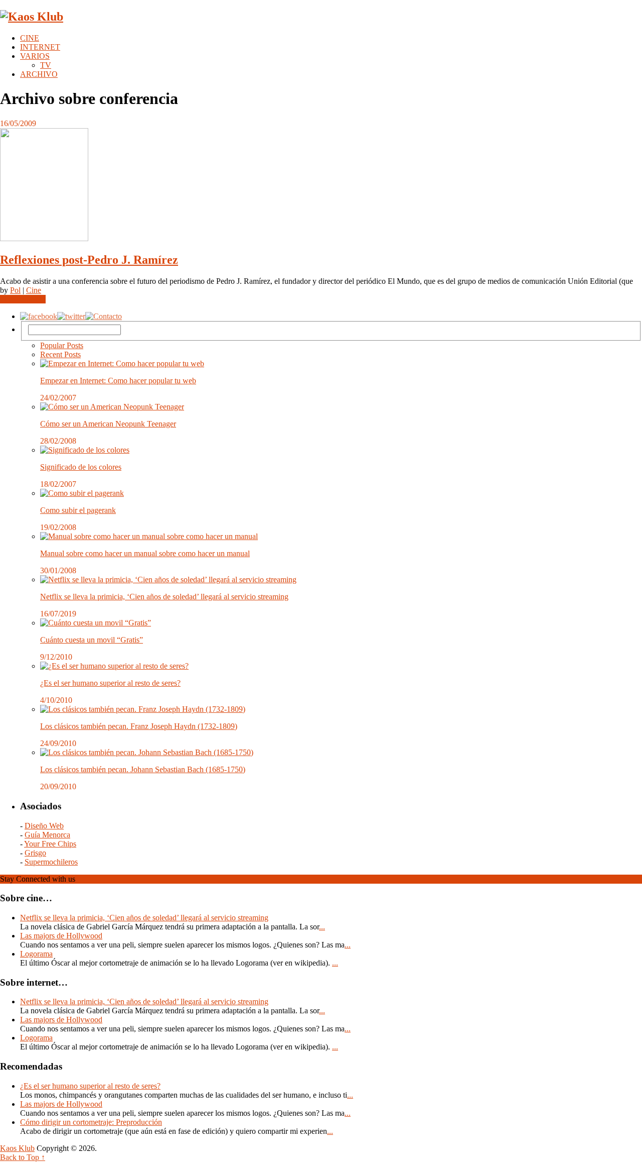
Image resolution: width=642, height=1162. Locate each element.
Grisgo (35, 853)
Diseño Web (44, 825)
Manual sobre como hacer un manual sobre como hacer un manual (145, 553)
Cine (33, 290)
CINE (29, 38)
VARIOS (35, 56)
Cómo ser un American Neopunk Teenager (108, 423)
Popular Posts (61, 345)
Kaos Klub (17, 1148)
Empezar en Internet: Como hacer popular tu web (118, 380)
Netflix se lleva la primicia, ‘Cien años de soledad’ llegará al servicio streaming (164, 596)
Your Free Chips (50, 843)
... (322, 926)
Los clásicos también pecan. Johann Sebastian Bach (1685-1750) (142, 769)
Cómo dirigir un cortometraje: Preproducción (91, 1122)
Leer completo (23, 299)
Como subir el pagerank (78, 510)
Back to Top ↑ (22, 1157)
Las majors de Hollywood (61, 935)
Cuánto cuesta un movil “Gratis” (91, 640)
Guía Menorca (47, 834)
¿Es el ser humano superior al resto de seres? (110, 683)
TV (45, 65)
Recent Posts (60, 354)
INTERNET (40, 47)
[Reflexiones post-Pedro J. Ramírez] (321, 185)
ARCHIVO (39, 74)
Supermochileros (51, 862)
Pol (15, 290)
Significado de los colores (80, 467)
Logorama (36, 953)
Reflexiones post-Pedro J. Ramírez (89, 259)
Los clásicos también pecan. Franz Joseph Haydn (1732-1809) (138, 726)
